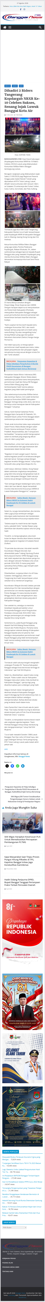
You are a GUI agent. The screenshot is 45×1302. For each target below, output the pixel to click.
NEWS (21, 86)
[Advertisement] (22, 59)
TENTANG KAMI (7, 1271)
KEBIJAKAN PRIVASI (9, 1258)
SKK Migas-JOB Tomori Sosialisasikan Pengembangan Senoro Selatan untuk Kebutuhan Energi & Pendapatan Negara (24, 799)
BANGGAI (7, 86)
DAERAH (15, 86)
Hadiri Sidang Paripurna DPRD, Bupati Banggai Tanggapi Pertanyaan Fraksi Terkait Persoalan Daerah (22, 882)
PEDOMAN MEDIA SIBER (10, 1267)
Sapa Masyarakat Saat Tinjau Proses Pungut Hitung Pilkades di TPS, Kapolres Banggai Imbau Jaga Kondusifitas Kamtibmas (21, 860)
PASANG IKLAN (7, 1263)
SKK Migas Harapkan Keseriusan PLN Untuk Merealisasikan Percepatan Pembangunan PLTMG (22, 839)
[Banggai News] (4, 27)
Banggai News (24, 756)
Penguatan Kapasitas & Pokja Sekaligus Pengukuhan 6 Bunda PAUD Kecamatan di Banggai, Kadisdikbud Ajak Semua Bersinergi (22, 789)
